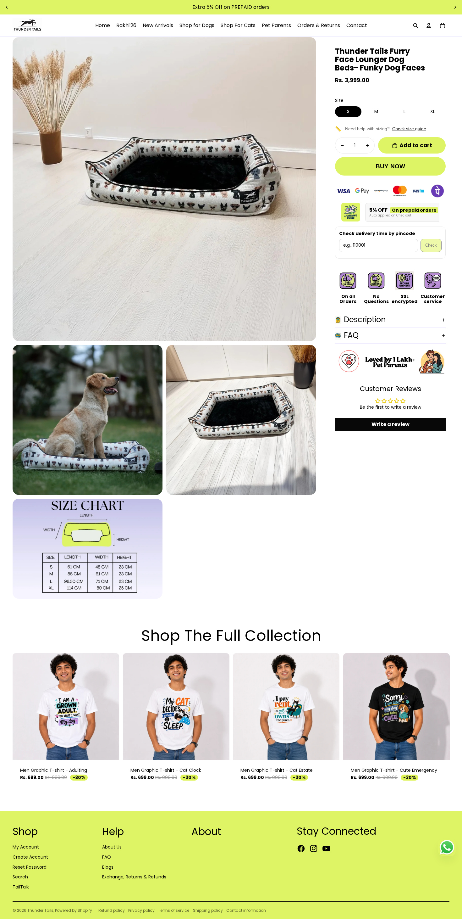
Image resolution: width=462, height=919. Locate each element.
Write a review (390, 424)
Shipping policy (208, 910)
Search (20, 877)
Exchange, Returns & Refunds (134, 877)
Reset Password (30, 867)
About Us (112, 847)
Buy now (390, 166)
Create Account (30, 857)
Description (365, 320)
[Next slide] (455, 7)
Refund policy (111, 910)
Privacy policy (141, 910)
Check (431, 245)
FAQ (351, 335)
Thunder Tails (40, 910)
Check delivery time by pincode (377, 234)
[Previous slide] (7, 7)
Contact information (246, 910)
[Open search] (415, 25)
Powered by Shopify (73, 910)
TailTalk (21, 887)
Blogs (107, 867)
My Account (26, 847)
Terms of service (173, 910)
